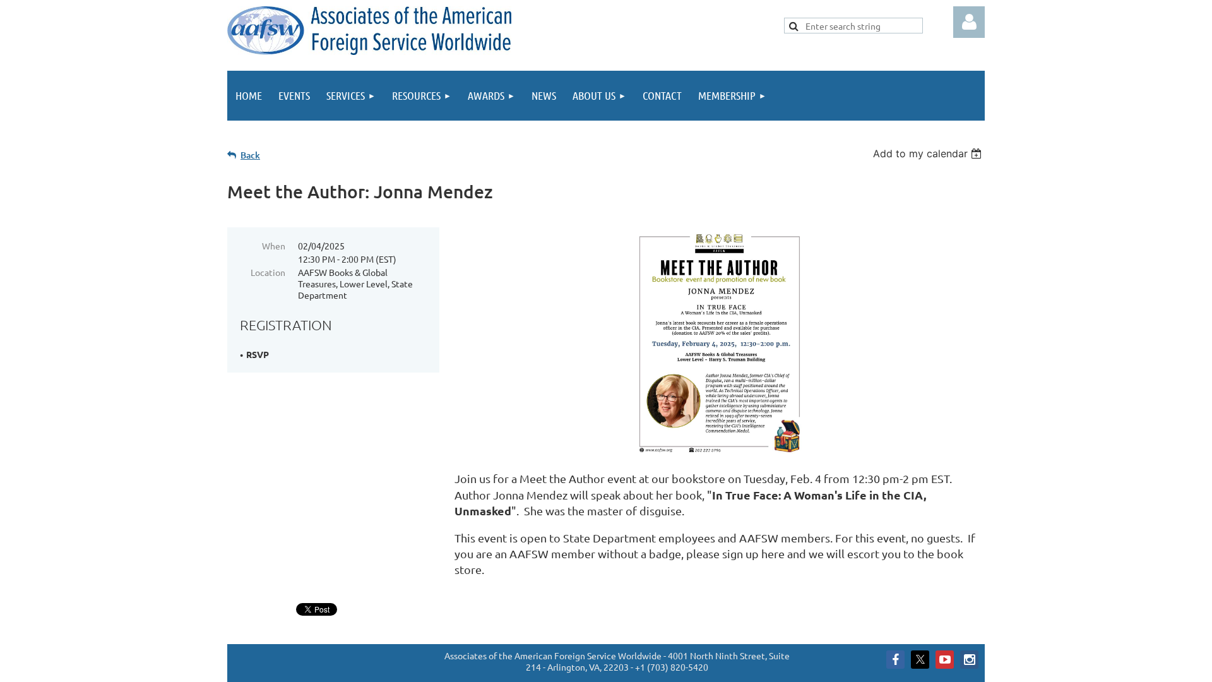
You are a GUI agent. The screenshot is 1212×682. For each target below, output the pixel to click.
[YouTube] (945, 659)
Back (250, 155)
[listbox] (929, 153)
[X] (920, 659)
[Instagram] (969, 659)
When (273, 245)
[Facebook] (895, 659)
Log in (969, 22)
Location (268, 272)
